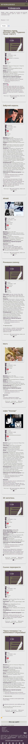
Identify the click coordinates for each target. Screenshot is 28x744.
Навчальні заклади (7, 455)
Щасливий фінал (9, 170)
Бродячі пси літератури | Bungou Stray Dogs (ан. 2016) (13, 665)
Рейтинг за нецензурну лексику (14, 168)
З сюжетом (10, 307)
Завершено (8, 372)
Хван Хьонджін (21, 234)
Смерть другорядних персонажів (11, 687)
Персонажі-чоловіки (10, 303)
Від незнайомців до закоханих (9, 156)
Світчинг (5, 149)
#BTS (5, 186)
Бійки (8, 152)
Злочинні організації (18, 154)
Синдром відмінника (12, 464)
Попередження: (7, 162)
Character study (6, 679)
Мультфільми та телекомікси (13, 58)
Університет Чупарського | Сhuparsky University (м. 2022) (13, 66)
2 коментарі (13, 621)
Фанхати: (5, 65)
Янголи (22, 676)
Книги (8, 591)
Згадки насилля (9, 166)
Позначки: (5, 72)
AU (7, 236)
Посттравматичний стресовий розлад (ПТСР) (12, 463)
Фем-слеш (9, 292)
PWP (7, 380)
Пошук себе (17, 455)
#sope (8, 186)
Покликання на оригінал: (9, 532)
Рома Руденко (19, 68)
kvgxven (8, 221)
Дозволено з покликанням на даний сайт (11, 78)
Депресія (5, 309)
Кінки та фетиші (15, 385)
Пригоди (5, 674)
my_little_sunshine (10, 218)
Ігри (16, 539)
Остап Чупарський (12, 68)
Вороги (15, 73)
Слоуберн (14, 160)
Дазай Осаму (12, 445)
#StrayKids (11, 250)
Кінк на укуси (12, 237)
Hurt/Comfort (9, 144)
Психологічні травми (18, 240)
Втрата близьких (11, 153)
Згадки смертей (16, 166)
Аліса (12, 69)
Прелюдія (18, 453)
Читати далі (6, 95)
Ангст (15, 450)
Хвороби (16, 317)
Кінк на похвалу (6, 453)
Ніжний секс (18, 382)
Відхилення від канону (16, 682)
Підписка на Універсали (1, 717)
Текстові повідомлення (8, 308)
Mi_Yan (8, 517)
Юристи (7, 609)
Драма (8, 146)
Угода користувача (5, 731)
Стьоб (19, 674)
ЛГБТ (4, 75)
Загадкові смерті (10, 154)
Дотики (22, 453)
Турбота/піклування (19, 237)
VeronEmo (9, 53)
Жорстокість (10, 165)
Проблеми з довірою (14, 456)
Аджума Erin (9, 125)
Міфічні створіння (17, 684)
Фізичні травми (15, 169)
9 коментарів (14, 710)
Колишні (5, 459)
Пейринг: (5, 68)
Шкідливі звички (15, 471)
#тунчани (16, 250)
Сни (9, 155)
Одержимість (15, 72)
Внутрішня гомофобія (7, 301)
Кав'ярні (10, 607)
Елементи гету (21, 74)
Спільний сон (6, 161)
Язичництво (9, 680)
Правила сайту (5, 730)
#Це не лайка (12, 706)
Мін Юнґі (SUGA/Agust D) (14, 138)
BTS (12, 137)
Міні (7, 370)
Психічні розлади (18, 470)
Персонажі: (6, 138)
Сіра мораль (9, 169)
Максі (7, 132)
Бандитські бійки (17, 152)
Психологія (5, 451)
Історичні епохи (15, 144)
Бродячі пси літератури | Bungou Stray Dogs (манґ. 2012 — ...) (13, 443)
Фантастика (5, 675)
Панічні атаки (14, 462)
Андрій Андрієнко (7, 69)
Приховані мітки (8, 325)
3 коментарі (13, 557)
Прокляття (5, 155)
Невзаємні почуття (12, 159)
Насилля (9, 167)
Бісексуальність (12, 299)
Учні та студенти (17, 311)
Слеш (8, 63)
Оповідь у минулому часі (18, 307)
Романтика (8, 70)
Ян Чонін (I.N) (12, 233)
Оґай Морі (16, 668)
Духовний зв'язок (15, 157)
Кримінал (12, 146)
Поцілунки (17, 541)
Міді (7, 60)
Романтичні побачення (12, 460)
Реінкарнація (21, 150)
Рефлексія (22, 456)
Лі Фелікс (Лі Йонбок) (13, 234)
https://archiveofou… (21, 532)
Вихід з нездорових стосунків (18, 300)
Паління (13, 455)
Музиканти (10, 311)
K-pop (9, 137)
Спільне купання (19, 160)
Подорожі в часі (14, 150)
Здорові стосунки (18, 458)
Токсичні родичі (17, 306)
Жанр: (4, 70)
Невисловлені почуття (12, 459)
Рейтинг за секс (6, 386)
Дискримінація (12, 313)
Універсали (16, 75)
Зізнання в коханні (10, 458)
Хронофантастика (7, 147)
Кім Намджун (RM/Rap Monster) (13, 141)
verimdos (8, 282)
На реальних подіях (15, 314)
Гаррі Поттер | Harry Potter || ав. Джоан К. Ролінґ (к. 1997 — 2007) (14, 599)
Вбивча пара (19, 156)
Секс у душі (9, 149)
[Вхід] (26, 1)
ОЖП (23, 601)
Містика (22, 673)
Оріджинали (9, 286)
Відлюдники (11, 678)
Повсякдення (21, 72)
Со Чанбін (21, 377)
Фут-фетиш (21, 383)
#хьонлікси (6, 250)
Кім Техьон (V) (12, 535)
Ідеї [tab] (9, 25)
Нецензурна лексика (16, 167)
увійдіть (21, 95)
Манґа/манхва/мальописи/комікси (14, 435)
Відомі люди (9, 129)
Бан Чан (10, 235)
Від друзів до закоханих (19, 155)
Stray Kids (14, 231)
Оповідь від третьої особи (8, 163)
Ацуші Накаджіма (16, 446)
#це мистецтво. (18, 706)
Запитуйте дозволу (7, 242)
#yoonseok (12, 186)
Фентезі (21, 146)
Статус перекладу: (8, 531)
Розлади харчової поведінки (13, 309)
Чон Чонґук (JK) (13, 140)
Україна (10, 72)
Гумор (13, 296)
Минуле (8, 150)
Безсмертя (16, 678)
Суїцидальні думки (12, 681)
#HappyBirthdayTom (8, 618)
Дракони (14, 149)
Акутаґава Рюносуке (7, 446)
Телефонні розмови (17, 308)
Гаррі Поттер (12, 601)
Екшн (18, 673)
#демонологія (6, 706)
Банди (11, 152)
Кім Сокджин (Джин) (7, 536)
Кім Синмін (20, 233)
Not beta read (14, 312)
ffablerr (8, 652)
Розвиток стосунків (11, 305)
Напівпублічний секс (7, 383)
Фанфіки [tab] (4, 25)
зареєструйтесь (13, 97)
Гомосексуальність (7, 74)
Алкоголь (5, 152)
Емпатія (4, 384)
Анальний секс (12, 148)
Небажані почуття (10, 75)
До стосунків (14, 74)
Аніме (8, 657)
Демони (10, 676)
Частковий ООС (17, 687)
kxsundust (9, 430)
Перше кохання (18, 303)
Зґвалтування (19, 468)
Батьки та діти (19, 299)
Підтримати (4, 727)
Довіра (22, 679)
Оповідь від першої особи (17, 162)
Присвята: (5, 83)
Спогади (12, 155)
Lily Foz (8, 363)
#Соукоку (5, 707)
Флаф (14, 451)
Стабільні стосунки (9, 306)
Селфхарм (5, 464)
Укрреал (4, 317)
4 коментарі (13, 401)
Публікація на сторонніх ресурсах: (12, 76)
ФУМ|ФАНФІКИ (8, 4)
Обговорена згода (19, 148)
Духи (18, 149)
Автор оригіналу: (7, 530)
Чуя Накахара (18, 445)
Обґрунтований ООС (7, 470)
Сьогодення (5, 678)
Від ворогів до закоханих (8, 73)
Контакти (3, 728)
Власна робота (9, 56)
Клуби (19, 539)
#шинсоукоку (10, 707)
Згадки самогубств (7, 314)
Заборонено (5, 389)
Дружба (17, 457)
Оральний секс (15, 383)
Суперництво (12, 239)
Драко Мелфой (18, 601)
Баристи (14, 465)
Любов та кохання (14, 302)
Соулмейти (14, 674)
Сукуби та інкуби (16, 676)
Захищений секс (12, 452)
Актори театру (9, 465)
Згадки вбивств (16, 165)
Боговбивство (17, 679)
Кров (4, 469)
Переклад (8, 520)
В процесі (8, 62)
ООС (13, 240)
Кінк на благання (19, 452)
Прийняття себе (6, 456)
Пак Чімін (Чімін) (16, 536)
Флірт (4, 462)
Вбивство (17, 163)
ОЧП (17, 233)
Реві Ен (8, 587)
